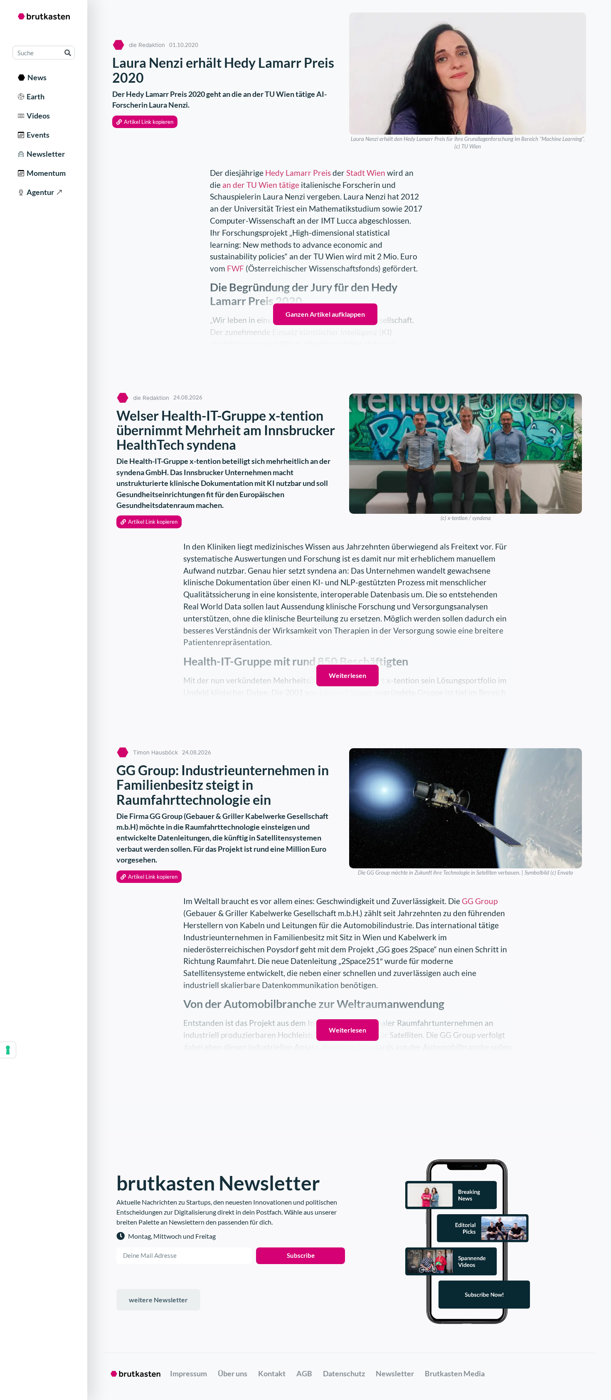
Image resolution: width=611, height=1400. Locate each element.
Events (36, 134)
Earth (34, 96)
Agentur (39, 192)
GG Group (480, 901)
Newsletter (44, 153)
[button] (144, 122)
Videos (37, 115)
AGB (304, 1373)
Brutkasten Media (455, 1373)
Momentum (45, 172)
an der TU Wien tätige (260, 185)
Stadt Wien (365, 172)
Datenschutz (344, 1373)
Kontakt (272, 1373)
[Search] (67, 52)
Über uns (232, 1373)
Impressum (188, 1373)
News (36, 77)
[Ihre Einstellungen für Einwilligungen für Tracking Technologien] (8, 1050)
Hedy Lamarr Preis (298, 172)
